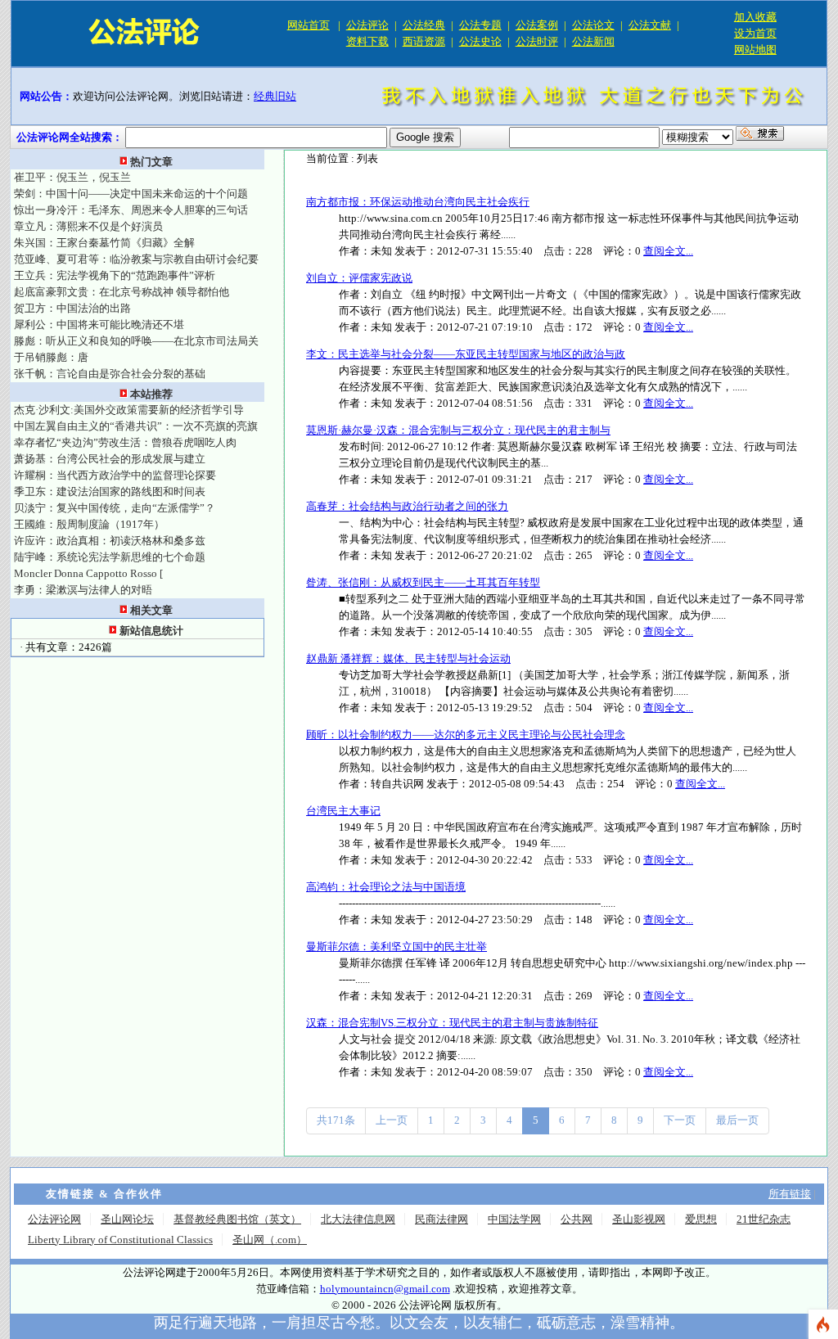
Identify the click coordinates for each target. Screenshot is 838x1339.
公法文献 (649, 25)
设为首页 (755, 33)
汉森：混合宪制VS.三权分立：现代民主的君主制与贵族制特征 (452, 1023)
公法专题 (480, 25)
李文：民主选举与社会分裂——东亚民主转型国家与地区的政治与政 (465, 354)
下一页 (680, 1120)
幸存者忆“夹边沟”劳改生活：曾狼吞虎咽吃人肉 (125, 442)
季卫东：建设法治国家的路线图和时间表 (109, 491)
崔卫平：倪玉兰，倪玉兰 (72, 177)
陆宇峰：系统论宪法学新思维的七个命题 (109, 557)
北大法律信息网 (358, 1219)
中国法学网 (514, 1219)
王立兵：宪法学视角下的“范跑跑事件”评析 (114, 275)
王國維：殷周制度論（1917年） (89, 524)
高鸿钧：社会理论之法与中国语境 (386, 887)
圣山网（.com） (269, 1239)
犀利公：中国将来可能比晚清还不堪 (99, 324)
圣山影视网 (638, 1219)
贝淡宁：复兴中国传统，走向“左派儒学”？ (114, 508)
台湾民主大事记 (343, 811)
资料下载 (367, 41)
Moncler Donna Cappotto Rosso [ (88, 573)
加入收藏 (755, 17)
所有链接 (789, 1194)
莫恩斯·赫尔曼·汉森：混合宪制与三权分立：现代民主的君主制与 (458, 430)
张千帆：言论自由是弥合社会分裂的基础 (109, 373)
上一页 (392, 1120)
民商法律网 (441, 1219)
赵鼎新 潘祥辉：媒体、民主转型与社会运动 (408, 658)
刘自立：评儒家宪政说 (359, 278)
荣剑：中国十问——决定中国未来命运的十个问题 (131, 193)
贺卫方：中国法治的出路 (72, 308)
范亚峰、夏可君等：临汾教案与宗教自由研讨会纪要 (136, 259)
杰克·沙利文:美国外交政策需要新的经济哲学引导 (129, 410)
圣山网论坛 (127, 1219)
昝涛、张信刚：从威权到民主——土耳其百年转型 (423, 582)
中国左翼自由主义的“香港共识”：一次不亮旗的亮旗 (136, 426)
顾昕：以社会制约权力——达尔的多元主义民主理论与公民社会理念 (465, 734)
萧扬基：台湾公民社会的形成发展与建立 (109, 459)
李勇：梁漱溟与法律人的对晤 (83, 590)
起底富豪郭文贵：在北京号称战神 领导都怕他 (121, 292)
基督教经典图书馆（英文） (237, 1219)
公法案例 (537, 25)
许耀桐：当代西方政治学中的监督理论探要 (115, 475)
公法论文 (593, 25)
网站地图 (755, 49)
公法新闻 (593, 41)
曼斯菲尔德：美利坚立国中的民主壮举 (396, 946)
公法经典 (424, 25)
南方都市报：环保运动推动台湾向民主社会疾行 (417, 202)
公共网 (576, 1219)
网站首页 (308, 25)
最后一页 (737, 1120)
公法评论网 (54, 1219)
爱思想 (701, 1219)
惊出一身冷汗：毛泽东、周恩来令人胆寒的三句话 (131, 210)
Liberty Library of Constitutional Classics (120, 1239)
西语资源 (424, 41)
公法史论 (480, 41)
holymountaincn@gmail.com (385, 1289)
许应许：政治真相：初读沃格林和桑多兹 (109, 540)
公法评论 (367, 25)
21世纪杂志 (764, 1219)
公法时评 (537, 41)
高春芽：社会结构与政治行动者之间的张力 (407, 506)
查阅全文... (668, 251)
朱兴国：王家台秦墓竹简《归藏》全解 (104, 243)
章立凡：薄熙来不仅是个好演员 (88, 226)
